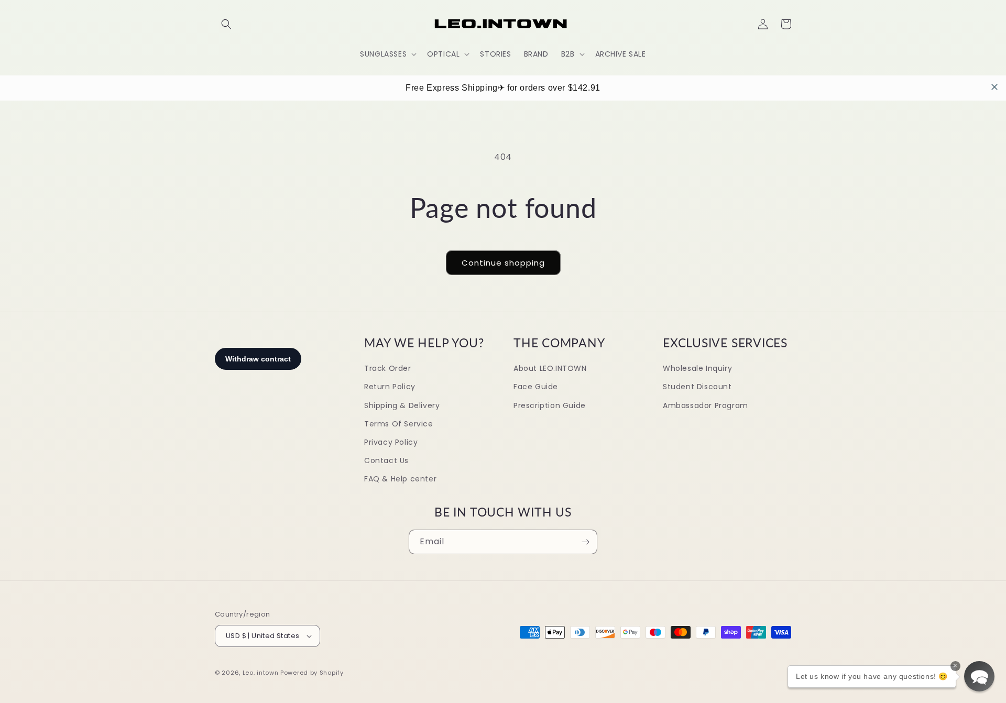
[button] (226, 24)
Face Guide (535, 386)
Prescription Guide (549, 405)
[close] (994, 87)
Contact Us (386, 460)
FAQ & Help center (400, 479)
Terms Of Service (398, 424)
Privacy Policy (391, 442)
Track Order (387, 368)
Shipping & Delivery (402, 405)
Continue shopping (503, 262)
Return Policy (389, 386)
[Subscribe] (585, 542)
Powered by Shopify (312, 672)
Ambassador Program (705, 405)
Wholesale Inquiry (697, 368)
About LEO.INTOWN (550, 368)
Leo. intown (261, 672)
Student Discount (697, 386)
